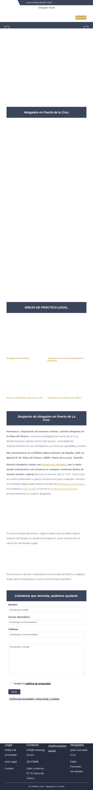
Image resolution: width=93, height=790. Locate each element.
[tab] (86, 25)
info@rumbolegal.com (63, 488)
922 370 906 (29, 488)
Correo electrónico (19, 617)
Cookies (55, 698)
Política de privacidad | (22, 698)
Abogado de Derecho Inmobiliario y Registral (65, 359)
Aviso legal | (43, 698)
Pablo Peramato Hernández (76, 766)
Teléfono (13, 629)
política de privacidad (38, 683)
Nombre (12, 604)
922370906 (33, 761)
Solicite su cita (81, 17)
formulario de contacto (71, 484)
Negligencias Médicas (18, 358)
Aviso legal (11, 761)
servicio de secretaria (54, 464)
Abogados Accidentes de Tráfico (64, 398)
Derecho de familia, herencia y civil (25, 398)
